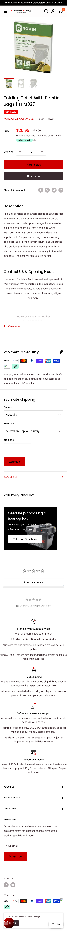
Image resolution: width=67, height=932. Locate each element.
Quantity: (9, 151)
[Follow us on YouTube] (12, 884)
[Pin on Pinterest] (47, 190)
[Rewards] (9, 923)
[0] (60, 11)
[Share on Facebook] (40, 190)
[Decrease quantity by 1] (20, 151)
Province (9, 423)
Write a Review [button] (35, 582)
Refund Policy (11, 477)
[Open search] (46, 11)
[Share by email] (60, 190)
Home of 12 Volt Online (19, 118)
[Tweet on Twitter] (54, 190)
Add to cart (34, 164)
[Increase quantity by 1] (42, 151)
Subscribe (15, 856)
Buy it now (33, 176)
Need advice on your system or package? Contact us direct (33, 2)
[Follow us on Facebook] (6, 884)
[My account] (53, 11)
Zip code (9, 439)
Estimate (14, 461)
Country (8, 407)
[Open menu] (5, 11)
